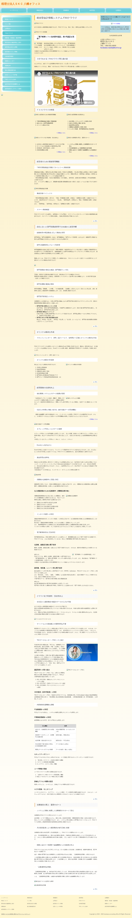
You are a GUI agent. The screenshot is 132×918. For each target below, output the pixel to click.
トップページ (14, 10)
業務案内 (66, 10)
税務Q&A (8, 65)
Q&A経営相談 (9, 56)
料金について (9, 19)
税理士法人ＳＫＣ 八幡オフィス (20, 3)
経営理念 (92, 10)
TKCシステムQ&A (10, 79)
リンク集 (8, 24)
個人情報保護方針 (10, 70)
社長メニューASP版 (11, 75)
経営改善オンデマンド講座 (13, 88)
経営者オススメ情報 (11, 51)
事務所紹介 (40, 10)
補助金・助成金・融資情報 (13, 38)
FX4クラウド (9, 33)
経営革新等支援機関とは (12, 84)
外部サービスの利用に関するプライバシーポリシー (15, 914)
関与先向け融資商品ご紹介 (13, 42)
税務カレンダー (10, 61)
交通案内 (118, 10)
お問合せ (8, 28)
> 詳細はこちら (61, 133)
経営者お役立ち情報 (11, 47)
